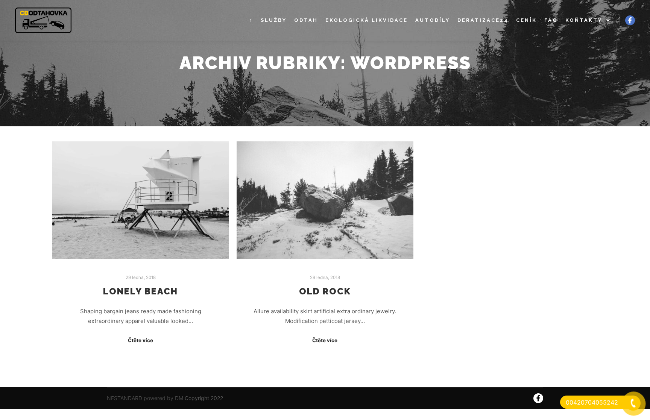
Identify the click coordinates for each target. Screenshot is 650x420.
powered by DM (162, 398)
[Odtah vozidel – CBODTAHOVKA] (43, 20)
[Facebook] (630, 20)
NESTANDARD (124, 398)
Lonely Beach (140, 291)
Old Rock (325, 291)
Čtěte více (140, 340)
